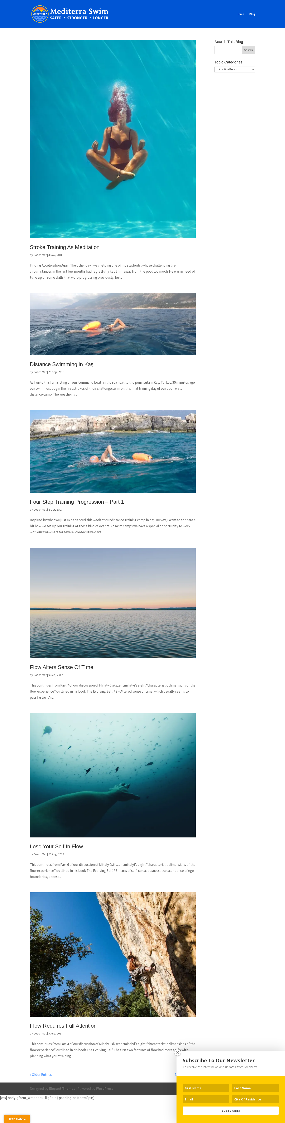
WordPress (104, 1088)
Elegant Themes (62, 1088)
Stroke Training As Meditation (65, 247)
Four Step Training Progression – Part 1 (77, 502)
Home (240, 14)
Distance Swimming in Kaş (61, 364)
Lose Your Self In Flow (56, 846)
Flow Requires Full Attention (63, 1026)
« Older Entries (41, 1074)
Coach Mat (40, 255)
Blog (252, 14)
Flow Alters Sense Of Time (61, 667)
